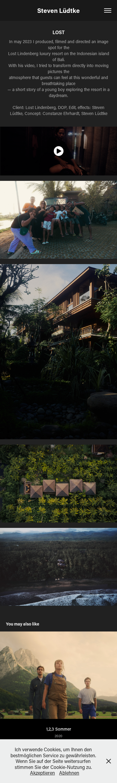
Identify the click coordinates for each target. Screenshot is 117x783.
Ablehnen (69, 773)
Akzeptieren (42, 773)
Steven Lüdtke (58, 10)
